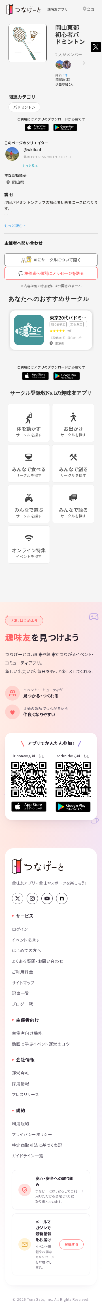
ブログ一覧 (22, 1004)
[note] (61, 898)
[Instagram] (32, 898)
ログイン (20, 929)
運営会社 (20, 1073)
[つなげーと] (37, 866)
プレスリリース (25, 1094)
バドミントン (24, 107)
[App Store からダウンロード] (28, 806)
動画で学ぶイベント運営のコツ (41, 1044)
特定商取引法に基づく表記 (37, 1145)
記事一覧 (20, 993)
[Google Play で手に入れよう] (73, 806)
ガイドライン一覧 (27, 1155)
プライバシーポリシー (32, 1134)
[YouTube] (47, 898)
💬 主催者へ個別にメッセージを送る (51, 273)
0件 (67, 75)
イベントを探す (26, 940)
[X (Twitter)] (17, 898)
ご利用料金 (22, 972)
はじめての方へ (26, 950)
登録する (71, 1244)
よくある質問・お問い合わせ (37, 961)
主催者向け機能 (27, 1033)
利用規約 (20, 1123)
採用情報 (20, 1083)
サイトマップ (23, 982)
